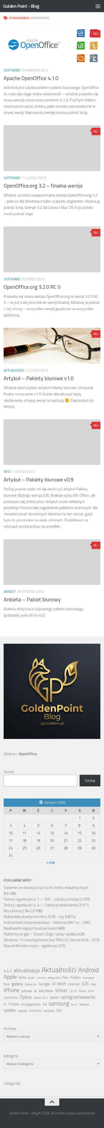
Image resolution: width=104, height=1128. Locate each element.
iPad (93, 984)
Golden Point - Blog (21, 5)
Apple (10, 977)
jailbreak (26, 991)
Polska (14, 1004)
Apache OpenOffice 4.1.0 (31, 78)
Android (88, 970)
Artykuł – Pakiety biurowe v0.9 (39, 479)
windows (35, 1010)
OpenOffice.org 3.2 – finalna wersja (43, 185)
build (31, 978)
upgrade (22, 1011)
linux (82, 991)
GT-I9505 (59, 984)
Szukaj (9, 772)
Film (65, 977)
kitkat (61, 990)
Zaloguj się (12, 1083)
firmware (88, 978)
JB (35, 991)
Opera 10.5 (41, 997)
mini (91, 990)
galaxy (17, 984)
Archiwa (10, 1028)
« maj (50, 862)
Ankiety (9, 591)
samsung (59, 1003)
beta (22, 977)
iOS (85, 984)
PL (5, 1004)
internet (74, 984)
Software (12, 70)
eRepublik (54, 978)
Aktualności (14, 370)
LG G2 (73, 991)
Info (7, 471)
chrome (41, 978)
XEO (59, 1010)
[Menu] (98, 6)
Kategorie (11, 1056)
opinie (54, 997)
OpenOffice (11, 997)
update (10, 1010)
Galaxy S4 (31, 984)
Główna (9, 754)
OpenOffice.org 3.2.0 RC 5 (32, 287)
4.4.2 (8, 971)
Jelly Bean (46, 991)
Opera (26, 997)
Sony (74, 1004)
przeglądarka (31, 1004)
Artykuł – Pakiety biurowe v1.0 (39, 378)
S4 (45, 1004)
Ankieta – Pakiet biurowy (32, 599)
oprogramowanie (78, 997)
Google (44, 984)
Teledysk (84, 1004)
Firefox (75, 977)
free (7, 984)
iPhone (11, 990)
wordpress (48, 1011)
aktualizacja (27, 970)
